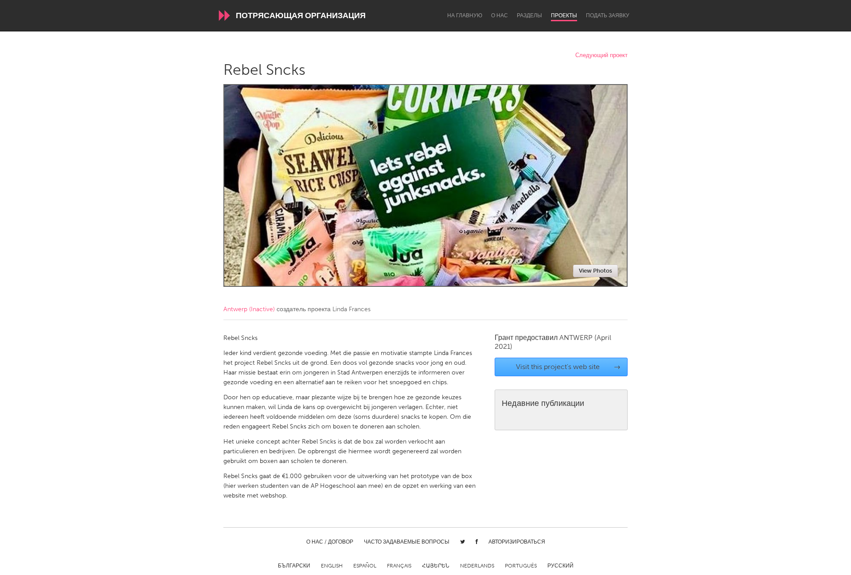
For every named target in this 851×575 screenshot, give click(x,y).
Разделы (529, 15)
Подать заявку (607, 15)
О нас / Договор (329, 542)
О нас (499, 15)
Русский (560, 566)
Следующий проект (601, 55)
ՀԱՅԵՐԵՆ (435, 566)
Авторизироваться (516, 542)
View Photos (595, 270)
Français (399, 566)
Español (364, 566)
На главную (464, 15)
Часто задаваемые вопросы (406, 542)
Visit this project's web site (568, 367)
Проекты (564, 15)
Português (521, 566)
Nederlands (477, 566)
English (332, 566)
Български (294, 566)
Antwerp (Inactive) (249, 309)
